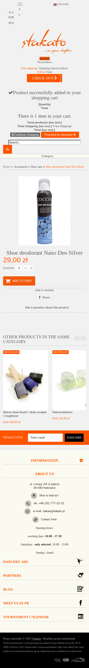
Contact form (48, 519)
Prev (77, 338)
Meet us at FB (16, 603)
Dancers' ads (15, 562)
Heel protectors (62, 412)
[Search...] (7, 149)
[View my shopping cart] (44, 61)
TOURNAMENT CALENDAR (26, 617)
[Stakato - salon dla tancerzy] (46, 41)
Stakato (36, 638)
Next (83, 338)
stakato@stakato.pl (54, 511)
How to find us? (48, 495)
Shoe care (36, 166)
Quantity (8, 268)
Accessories (21, 166)
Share (45, 297)
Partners (12, 576)
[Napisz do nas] (27, 511)
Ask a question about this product (47, 307)
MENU (19, 4)
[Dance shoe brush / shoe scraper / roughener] (25, 380)
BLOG (8, 589)
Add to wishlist (44, 290)
